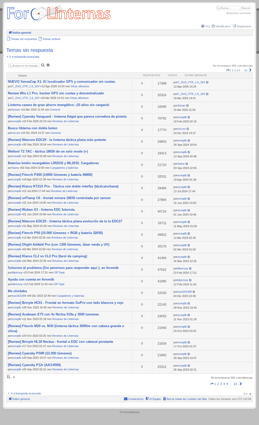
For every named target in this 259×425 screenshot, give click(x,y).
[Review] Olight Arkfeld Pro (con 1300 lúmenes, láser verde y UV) (58, 244)
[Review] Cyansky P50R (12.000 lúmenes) (40, 353)
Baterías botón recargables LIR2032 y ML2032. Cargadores (53, 163)
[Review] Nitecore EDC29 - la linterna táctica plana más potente (57, 140)
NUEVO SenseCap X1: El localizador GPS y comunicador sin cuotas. (62, 81)
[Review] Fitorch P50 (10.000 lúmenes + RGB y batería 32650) (55, 233)
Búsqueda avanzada (238, 13)
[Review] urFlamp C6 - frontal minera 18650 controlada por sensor (59, 198)
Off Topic (59, 272)
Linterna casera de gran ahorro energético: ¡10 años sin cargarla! (58, 105)
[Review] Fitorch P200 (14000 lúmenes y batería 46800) (50, 175)
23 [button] (245, 70)
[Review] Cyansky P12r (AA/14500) (34, 365)
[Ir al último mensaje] (207, 82)
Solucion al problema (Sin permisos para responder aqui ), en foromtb (63, 268)
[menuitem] (206, 26)
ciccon (16, 132)
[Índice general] (58, 21)
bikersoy (17, 272)
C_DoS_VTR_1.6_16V (25, 86)
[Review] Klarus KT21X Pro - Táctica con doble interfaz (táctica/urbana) (63, 186)
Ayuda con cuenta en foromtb (31, 279)
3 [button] (235, 70)
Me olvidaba (17, 291)
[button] (228, 70)
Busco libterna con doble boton (32, 128)
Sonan (16, 109)
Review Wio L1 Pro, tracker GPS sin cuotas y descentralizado (56, 93)
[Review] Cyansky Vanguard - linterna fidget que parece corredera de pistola (67, 116)
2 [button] (232, 70)
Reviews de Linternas (65, 121)
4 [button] (237, 70)
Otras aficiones (80, 86)
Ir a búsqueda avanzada (24, 56)
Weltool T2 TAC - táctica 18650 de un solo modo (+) (48, 151)
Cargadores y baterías (64, 167)
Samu (15, 167)
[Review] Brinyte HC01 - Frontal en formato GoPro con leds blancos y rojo (65, 303)
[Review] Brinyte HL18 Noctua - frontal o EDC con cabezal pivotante (60, 342)
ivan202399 (19, 295)
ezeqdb (16, 121)
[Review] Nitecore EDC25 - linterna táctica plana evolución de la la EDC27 (65, 221)
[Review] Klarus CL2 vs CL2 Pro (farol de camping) (47, 256)
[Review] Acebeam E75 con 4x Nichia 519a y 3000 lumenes (53, 314)
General (55, 109)
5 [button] (239, 70)
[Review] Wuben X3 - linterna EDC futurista (41, 209)
